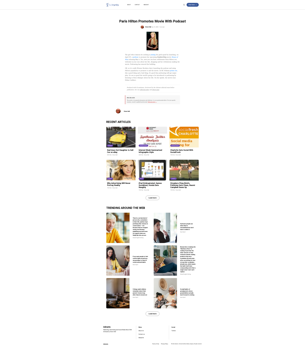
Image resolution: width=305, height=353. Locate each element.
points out (173, 71)
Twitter (173, 330)
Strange (110, 145)
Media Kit (146, 4)
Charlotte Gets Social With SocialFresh (181, 151)
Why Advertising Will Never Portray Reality (118, 184)
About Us (141, 330)
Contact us (142, 334)
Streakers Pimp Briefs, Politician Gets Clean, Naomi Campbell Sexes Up (182, 185)
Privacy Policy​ (164, 343)
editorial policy (144, 90)
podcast (135, 57)
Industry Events (143, 145)
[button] (152, 198)
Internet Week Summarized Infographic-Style (150, 151)
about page (155, 90)
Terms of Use (155, 343)
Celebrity (173, 178)
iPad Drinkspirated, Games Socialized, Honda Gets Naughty (150, 185)
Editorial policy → (152, 102)
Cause (141, 178)
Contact (137, 4)
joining (153, 55)
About (129, 4)
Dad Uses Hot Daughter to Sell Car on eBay (120, 151)
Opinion (110, 178)
